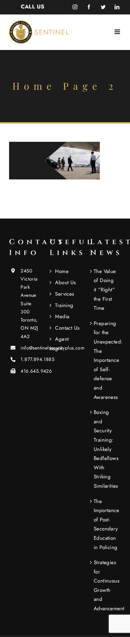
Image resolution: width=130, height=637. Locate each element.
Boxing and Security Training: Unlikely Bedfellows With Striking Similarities (106, 449)
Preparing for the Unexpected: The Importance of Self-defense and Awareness (106, 360)
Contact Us (67, 327)
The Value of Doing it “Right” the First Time (105, 290)
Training (64, 305)
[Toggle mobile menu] (118, 32)
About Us (65, 282)
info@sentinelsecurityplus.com (30, 347)
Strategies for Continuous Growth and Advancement (106, 585)
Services (64, 293)
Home (62, 271)
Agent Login (59, 343)
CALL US (32, 7)
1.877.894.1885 (30, 359)
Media (62, 316)
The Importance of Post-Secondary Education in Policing (106, 524)
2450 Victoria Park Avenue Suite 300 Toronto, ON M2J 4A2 (29, 303)
